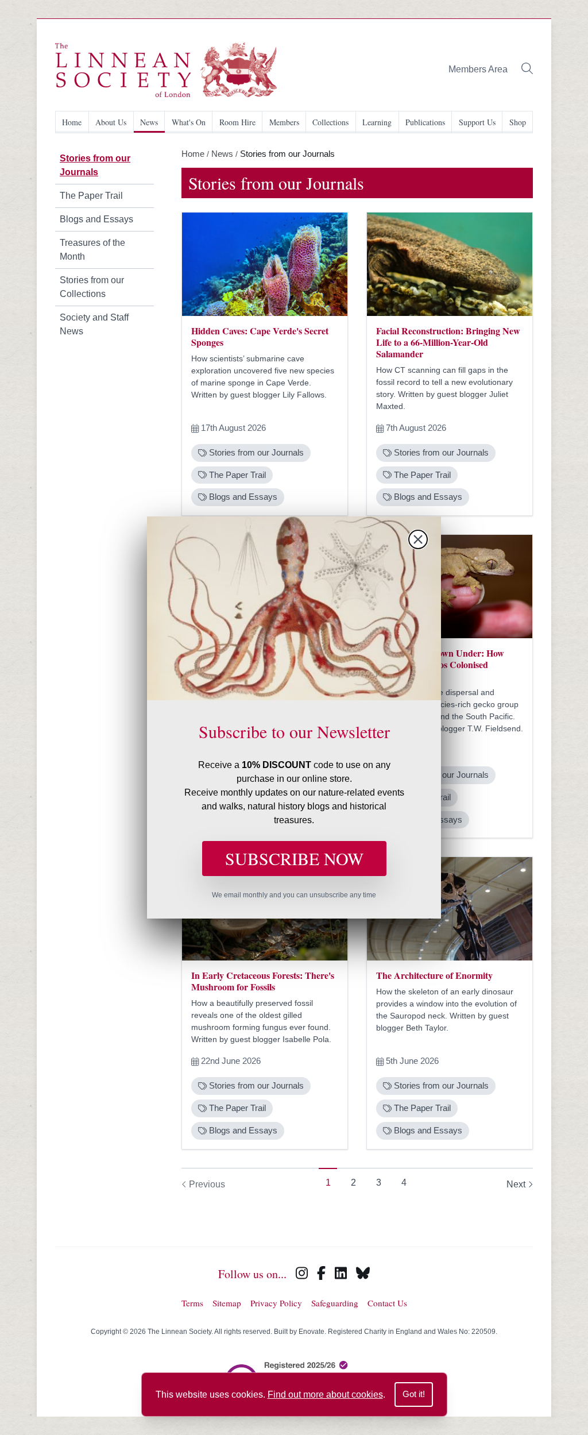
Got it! (414, 1394)
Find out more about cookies (325, 1394)
